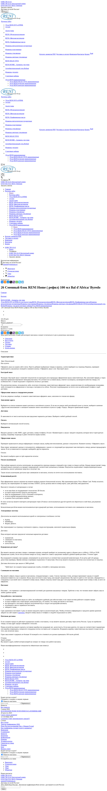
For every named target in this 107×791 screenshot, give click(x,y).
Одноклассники (13, 271)
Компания (4, 730)
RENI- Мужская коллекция (41, 302)
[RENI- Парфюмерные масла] (22, 40)
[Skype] (19, 282)
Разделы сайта (14, 195)
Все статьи (4, 722)
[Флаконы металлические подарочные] (22, 44)
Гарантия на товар (7, 743)
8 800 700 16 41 (6, 2)
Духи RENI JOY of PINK (10, 302)
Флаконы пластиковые (29, 304)
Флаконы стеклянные (44, 304)
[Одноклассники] (5, 282)
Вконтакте (11, 269)
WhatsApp (11, 276)
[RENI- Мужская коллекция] (22, 33)
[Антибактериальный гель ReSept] (22, 67)
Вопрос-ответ (6, 749)
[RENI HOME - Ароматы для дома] (22, 63)
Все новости (5, 707)
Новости (4, 734)
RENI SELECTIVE (80, 304)
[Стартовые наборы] (22, 74)
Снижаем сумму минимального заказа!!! (15, 719)
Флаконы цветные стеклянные (63, 304)
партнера (21, 613)
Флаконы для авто (12, 306)
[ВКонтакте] (2, 282)
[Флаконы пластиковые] (22, 48)
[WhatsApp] (16, 282)
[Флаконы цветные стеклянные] (22, 55)
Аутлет (21, 302)
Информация (5, 737)
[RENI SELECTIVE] (22, 59)
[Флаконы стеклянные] (22, 51)
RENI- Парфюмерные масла (80, 302)
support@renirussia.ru (10, 264)
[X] (11, 282)
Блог (2, 747)
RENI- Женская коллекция (60, 302)
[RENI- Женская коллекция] (22, 36)
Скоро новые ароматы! (9, 715)
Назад (11, 193)
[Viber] (14, 282)
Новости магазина (9, 701)
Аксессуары (28, 302)
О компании (5, 732)
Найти (3, 789)
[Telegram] (22, 282)
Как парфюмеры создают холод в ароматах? (16, 728)
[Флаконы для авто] (22, 70)
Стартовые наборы (25, 306)
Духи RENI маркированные (23, 229)
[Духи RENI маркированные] (22, 78)
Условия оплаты (6, 741)
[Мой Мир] (8, 282)
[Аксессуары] (22, 29)
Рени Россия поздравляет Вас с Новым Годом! (17, 726)
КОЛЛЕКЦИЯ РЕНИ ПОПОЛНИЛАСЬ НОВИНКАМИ (21, 711)
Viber (9, 274)
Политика (4, 735)
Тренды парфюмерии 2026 (10, 724)
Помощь (4, 739)
